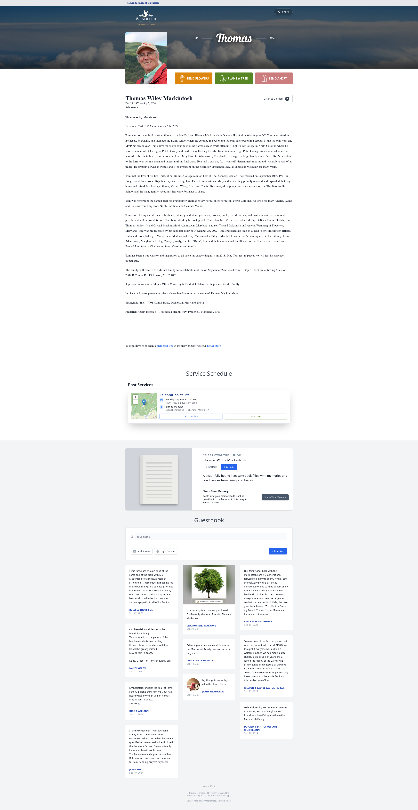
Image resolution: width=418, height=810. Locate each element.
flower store (214, 345)
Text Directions (191, 416)
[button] (144, 402)
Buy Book (229, 466)
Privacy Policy (200, 795)
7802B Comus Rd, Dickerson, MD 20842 (187, 409)
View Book (211, 466)
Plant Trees (256, 416)
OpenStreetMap (212, 800)
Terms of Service (217, 795)
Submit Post (277, 551)
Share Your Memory (275, 497)
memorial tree (165, 345)
